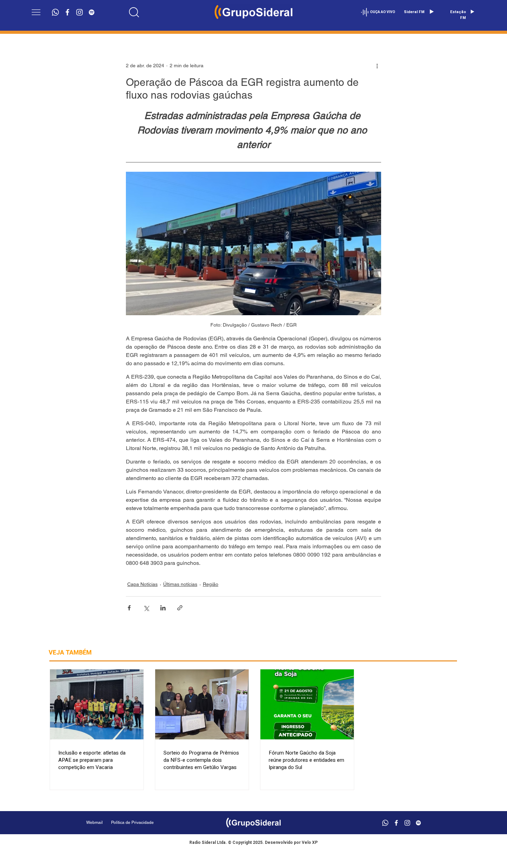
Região (210, 584)
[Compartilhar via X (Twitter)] (146, 608)
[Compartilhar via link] (180, 608)
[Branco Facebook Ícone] (67, 12)
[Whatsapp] (55, 12)
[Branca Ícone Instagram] (79, 12)
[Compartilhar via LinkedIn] (163, 608)
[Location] (134, 12)
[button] (36, 12)
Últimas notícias (180, 584)
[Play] (431, 12)
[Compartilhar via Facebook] (129, 608)
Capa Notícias (142, 584)
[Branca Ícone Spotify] (91, 12)
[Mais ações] (377, 65)
